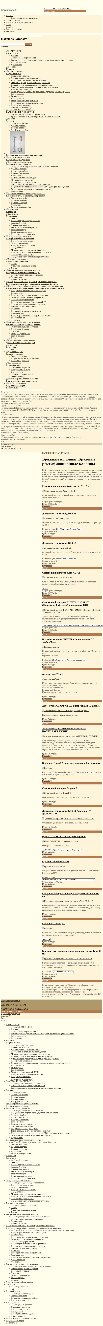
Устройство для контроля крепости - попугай (30, 184)
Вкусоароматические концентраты (26, 311)
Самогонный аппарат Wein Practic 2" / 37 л (66, 486)
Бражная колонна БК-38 (55, 861)
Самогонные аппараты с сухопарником (28, 114)
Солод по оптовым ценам (22, 241)
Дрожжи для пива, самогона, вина (25, 78)
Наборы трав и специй (21, 105)
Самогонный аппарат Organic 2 (59, 788)
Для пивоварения (18, 62)
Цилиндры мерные (19, 279)
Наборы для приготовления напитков (27, 103)
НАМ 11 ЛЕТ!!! (12, 1025)
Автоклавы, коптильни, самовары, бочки (28, 80)
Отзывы (9, 27)
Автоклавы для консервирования (25, 221)
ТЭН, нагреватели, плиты (22, 180)
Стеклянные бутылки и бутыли (24, 327)
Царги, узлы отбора (19, 171)
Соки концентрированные (22, 300)
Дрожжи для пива (18, 128)
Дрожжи (14, 55)
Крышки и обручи (19, 203)
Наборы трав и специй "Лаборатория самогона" (31, 315)
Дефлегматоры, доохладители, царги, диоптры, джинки (35, 87)
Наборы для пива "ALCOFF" (23, 245)
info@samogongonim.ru (10, 1001)
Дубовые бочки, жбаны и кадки (19, 1282)
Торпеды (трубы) (18, 223)
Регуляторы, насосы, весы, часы (24, 182)
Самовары (10, 1284)
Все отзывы (6, 446)
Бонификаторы (17, 313)
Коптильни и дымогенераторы (24, 227)
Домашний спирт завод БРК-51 (59, 543)
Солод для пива (17, 248)
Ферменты (15, 320)
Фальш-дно (16, 205)
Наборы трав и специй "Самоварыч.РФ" (28, 302)
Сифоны (14, 338)
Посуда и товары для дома (17, 1106)
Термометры (16, 277)
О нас (8, 25)
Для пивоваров (17, 94)
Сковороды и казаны (20, 225)
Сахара (14, 263)
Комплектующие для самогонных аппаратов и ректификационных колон (42, 60)
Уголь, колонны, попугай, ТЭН (24, 101)
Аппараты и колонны (20, 76)
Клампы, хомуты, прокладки (23, 178)
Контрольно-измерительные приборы (22, 1214)
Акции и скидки (13, 20)
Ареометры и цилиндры (21, 89)
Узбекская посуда (18, 230)
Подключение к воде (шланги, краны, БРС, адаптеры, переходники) (40, 187)
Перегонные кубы (19, 200)
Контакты (10, 31)
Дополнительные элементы (18, 1108)
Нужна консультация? (10, 1014)
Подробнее (47, 506)
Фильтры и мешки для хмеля (23, 266)
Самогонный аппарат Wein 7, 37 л (61, 572)
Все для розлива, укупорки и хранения (22, 1264)
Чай (12, 349)
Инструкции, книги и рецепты (24, 18)
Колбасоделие (17, 96)
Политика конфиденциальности (20, 22)
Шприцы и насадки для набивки (25, 358)
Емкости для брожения (21, 207)
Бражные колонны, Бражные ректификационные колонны (36, 116)
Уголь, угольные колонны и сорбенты (27, 297)
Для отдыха (11, 1158)
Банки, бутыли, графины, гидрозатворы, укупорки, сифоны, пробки (40, 92)
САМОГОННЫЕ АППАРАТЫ (55, 453)
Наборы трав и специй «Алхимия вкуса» (28, 291)
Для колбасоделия (13, 1291)
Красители (15, 309)
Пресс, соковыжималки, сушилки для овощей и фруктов (30, 1226)
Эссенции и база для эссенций (24, 306)
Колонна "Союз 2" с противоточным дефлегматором (71, 763)
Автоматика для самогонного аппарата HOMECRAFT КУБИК (64, 730)
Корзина (4, 1016)
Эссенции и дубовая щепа (22, 107)
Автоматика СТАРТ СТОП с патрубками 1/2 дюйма (71, 705)
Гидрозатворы (17, 191)
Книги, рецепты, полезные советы (21, 1318)
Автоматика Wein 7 (52, 674)
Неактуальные (12, 1323)
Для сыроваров (17, 98)
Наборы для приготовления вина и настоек (29, 295)
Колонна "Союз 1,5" (53, 923)
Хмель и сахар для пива (16, 1203)
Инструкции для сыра (20, 370)
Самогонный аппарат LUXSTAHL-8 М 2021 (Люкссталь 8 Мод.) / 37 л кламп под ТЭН (66, 603)
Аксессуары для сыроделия (22, 374)
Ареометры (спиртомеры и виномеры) (27, 275)
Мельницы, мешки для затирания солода (28, 250)
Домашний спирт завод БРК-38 (59, 513)
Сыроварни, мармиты (20, 367)
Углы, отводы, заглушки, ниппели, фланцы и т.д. (32, 189)
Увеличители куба (19, 198)
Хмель (14, 268)
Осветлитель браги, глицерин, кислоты (28, 304)
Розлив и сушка (17, 336)
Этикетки (15, 331)
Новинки (10, 1040)
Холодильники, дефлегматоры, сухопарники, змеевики (34, 166)
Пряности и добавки (20, 361)
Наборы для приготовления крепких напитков (31, 252)
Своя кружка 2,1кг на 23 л (22, 254)
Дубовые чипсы (18, 318)
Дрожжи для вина (18, 125)
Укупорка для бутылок (20, 334)
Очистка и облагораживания (23, 58)
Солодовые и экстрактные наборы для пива (30, 257)
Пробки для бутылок (20, 329)
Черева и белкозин (19, 356)
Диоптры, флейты (19, 169)
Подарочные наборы (15, 1320)
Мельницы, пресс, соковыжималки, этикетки (30, 83)
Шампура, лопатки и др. (21, 232)
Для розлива (16, 64)
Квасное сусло (17, 293)
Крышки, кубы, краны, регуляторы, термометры (32, 85)
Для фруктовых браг (20, 130)
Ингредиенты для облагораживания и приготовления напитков (33, 1228)
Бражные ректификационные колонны (22, 1104)
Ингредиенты (17, 372)
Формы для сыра (18, 376)
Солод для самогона (19, 243)
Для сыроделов (12, 1302)
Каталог (9, 16)
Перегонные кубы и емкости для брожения (24, 1140)
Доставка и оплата (14, 29)
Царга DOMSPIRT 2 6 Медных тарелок (64, 836)
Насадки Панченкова (20, 173)
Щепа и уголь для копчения (23, 234)
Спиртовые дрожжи (19, 123)
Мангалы (15, 218)
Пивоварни (11, 1156)
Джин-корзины (17, 175)
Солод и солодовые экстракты (19, 1180)
